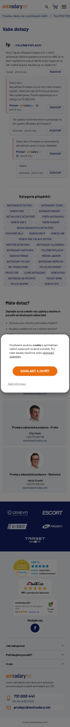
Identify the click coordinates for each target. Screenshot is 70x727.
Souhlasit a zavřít (35, 371)
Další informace (17, 383)
